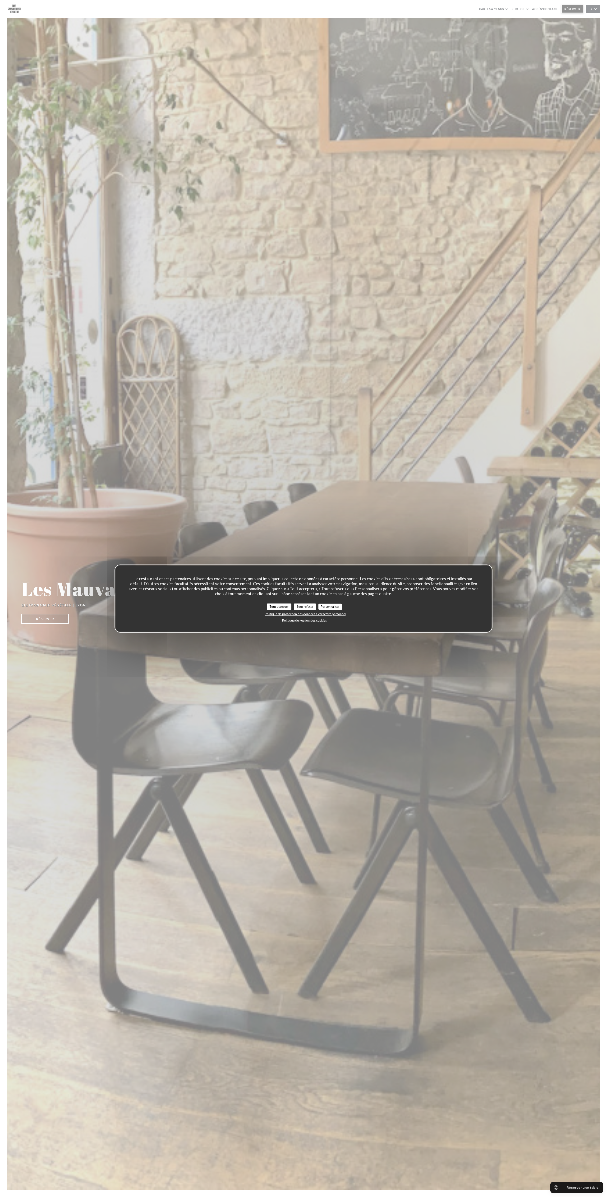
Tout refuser (304, 606)
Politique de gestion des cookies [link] (304, 620)
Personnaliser (330, 606)
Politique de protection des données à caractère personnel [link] (305, 614)
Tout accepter (279, 606)
